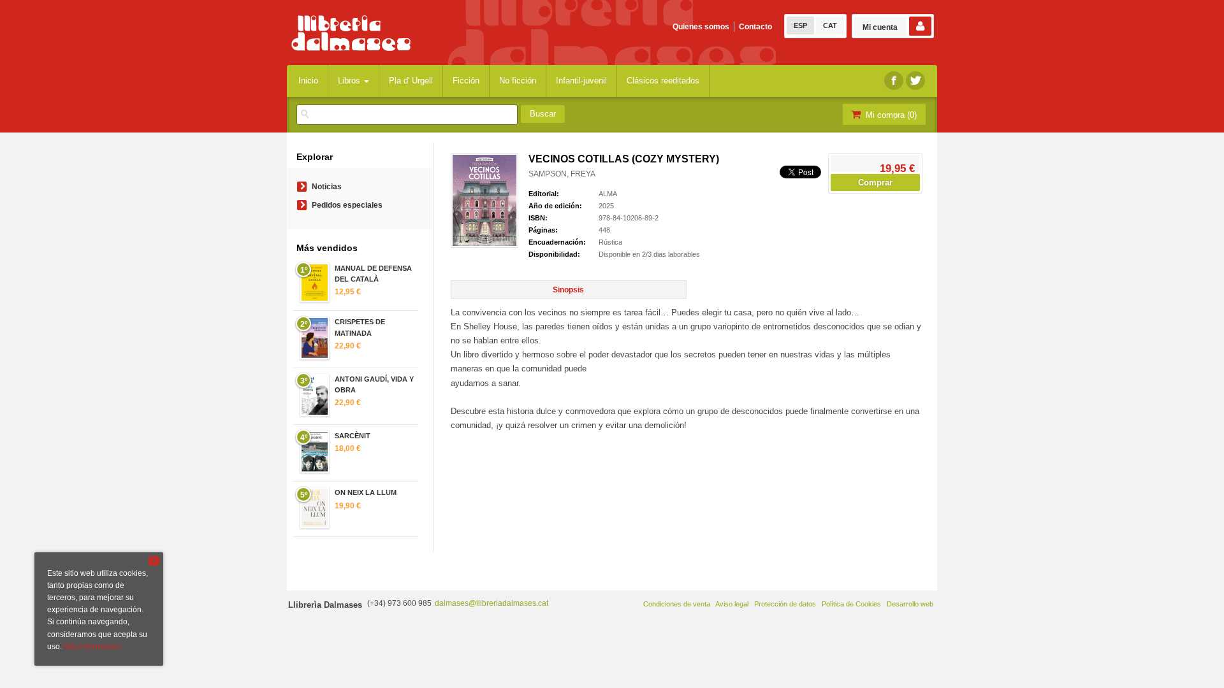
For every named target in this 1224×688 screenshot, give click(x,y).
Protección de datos (785, 604)
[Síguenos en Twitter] (915, 80)
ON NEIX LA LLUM (366, 492)
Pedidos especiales (347, 205)
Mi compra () (890, 115)
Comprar (875, 182)
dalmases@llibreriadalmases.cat (491, 603)
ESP (800, 25)
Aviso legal (731, 604)
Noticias (327, 186)
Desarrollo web (910, 604)
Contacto (755, 26)
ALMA (608, 193)
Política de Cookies (851, 604)
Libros (350, 80)
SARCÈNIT (352, 436)
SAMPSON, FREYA (561, 173)
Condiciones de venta (676, 604)
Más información (92, 646)
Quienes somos (701, 26)
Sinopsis (568, 289)
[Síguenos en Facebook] (893, 80)
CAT (830, 25)
